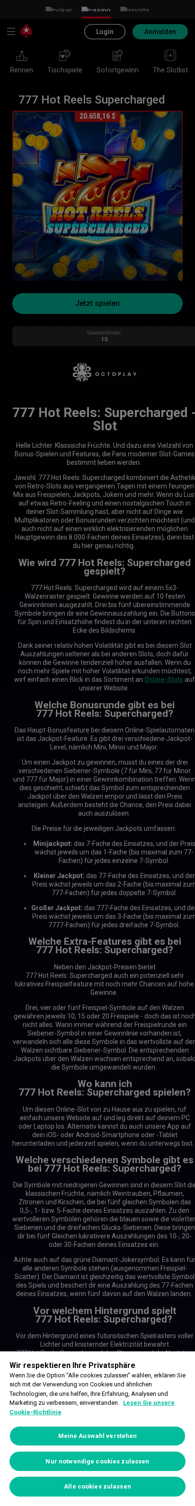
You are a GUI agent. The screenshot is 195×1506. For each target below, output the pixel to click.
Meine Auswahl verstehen (97, 1435)
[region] (97, 1428)
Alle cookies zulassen (97, 1486)
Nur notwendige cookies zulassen (97, 1461)
